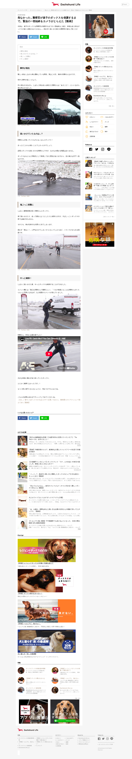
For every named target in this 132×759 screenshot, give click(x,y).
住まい (92, 126)
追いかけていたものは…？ (29, 54)
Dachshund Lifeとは (24, 747)
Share (24, 37)
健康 (106, 126)
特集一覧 (77, 698)
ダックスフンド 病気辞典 (25, 745)
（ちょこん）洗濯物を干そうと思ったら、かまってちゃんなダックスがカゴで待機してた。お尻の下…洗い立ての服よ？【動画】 (104, 196)
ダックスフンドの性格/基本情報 (26, 739)
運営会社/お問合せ (83, 744)
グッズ (107, 122)
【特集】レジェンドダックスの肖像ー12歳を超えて (44, 739)
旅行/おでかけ (94, 131)
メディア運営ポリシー (84, 740)
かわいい (40, 10)
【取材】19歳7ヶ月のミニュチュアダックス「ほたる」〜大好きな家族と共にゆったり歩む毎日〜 (104, 162)
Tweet (34, 37)
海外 (106, 131)
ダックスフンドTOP (22, 10)
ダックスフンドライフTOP (106, 744)
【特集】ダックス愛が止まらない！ (44, 742)
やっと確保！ (25, 59)
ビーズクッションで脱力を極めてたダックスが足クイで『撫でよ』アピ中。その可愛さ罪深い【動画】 (104, 207)
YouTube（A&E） (25, 125)
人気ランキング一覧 (108, 216)
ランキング (39, 745)
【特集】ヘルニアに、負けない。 (26, 742)
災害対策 (92, 136)
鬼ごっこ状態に (26, 56)
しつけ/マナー (94, 122)
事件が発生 (24, 51)
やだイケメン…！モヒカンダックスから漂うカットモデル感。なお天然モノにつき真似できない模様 (104, 173)
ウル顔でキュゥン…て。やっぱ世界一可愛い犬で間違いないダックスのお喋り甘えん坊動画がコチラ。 (104, 185)
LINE (45, 37)
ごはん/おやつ (109, 117)
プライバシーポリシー (84, 742)
